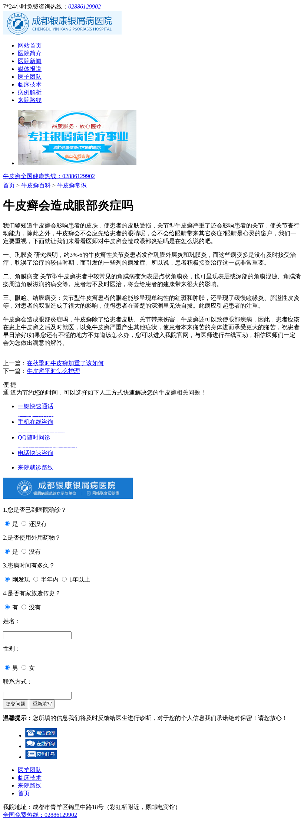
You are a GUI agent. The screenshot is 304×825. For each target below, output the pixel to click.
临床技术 (30, 84)
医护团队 (30, 76)
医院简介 (30, 53)
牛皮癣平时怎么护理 (53, 371)
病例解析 (30, 92)
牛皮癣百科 (36, 185)
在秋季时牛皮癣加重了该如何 (65, 363)
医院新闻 (30, 61)
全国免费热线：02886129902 (40, 815)
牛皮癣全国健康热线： (49, 176)
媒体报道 (30, 69)
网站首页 (30, 45)
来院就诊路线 (56, 467)
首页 (9, 185)
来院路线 (30, 100)
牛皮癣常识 (72, 185)
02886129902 (84, 6)
